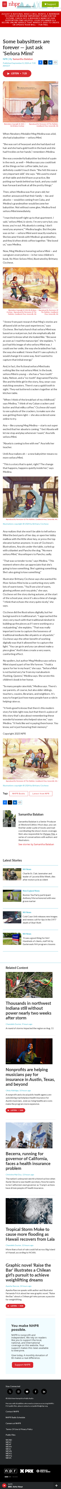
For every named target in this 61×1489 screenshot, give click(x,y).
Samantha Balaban (23, 59)
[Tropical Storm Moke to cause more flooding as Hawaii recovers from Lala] (29, 1211)
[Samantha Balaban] (9, 818)
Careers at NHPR (13, 1423)
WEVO (9, 1453)
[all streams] (57, 1485)
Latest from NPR (40, 793)
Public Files (10, 1435)
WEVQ (9, 1456)
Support (51, 4)
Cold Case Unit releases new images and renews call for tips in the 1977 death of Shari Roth (40, 919)
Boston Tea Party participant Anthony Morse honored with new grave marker (39, 898)
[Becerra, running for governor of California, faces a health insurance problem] (29, 1135)
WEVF (8, 1444)
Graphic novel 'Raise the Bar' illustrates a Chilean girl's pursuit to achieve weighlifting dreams (28, 1272)
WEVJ (8, 1449)
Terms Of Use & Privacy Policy (19, 1429)
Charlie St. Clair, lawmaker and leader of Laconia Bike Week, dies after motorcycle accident (39, 876)
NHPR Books (18, 793)
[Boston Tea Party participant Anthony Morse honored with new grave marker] (12, 896)
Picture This (49, 834)
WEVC (9, 1442)
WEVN (9, 1451)
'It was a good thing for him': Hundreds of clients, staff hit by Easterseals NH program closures (39, 941)
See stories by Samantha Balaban (36, 844)
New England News (31, 890)
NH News (27, 869)
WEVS (8, 1458)
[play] (4, 1485)
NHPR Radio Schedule (15, 1417)
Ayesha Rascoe (12, 1286)
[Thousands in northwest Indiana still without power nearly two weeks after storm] (29, 985)
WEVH (9, 1447)
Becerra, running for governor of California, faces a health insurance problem (28, 1161)
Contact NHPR (12, 1411)
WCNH (9, 1440)
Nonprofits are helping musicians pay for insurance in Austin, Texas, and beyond (30, 1076)
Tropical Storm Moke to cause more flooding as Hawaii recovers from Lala (30, 1234)
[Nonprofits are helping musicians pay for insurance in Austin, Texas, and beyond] (29, 1051)
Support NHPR (22, 1364)
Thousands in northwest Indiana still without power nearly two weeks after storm (28, 1010)
